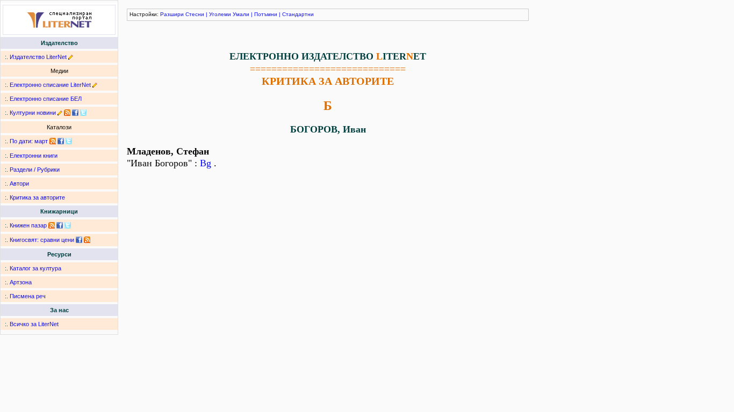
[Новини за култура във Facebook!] (75, 112)
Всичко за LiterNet (34, 324)
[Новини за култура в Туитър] (83, 112)
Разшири (172, 14)
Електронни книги (33, 155)
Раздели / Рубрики (35, 169)
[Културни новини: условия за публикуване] (59, 112)
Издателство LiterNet (38, 57)
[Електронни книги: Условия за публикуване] (70, 57)
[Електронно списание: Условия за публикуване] (94, 85)
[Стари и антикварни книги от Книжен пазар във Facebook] (59, 225)
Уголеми (220, 14)
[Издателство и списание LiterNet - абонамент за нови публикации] (52, 141)
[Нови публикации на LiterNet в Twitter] (69, 141)
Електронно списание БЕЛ (46, 98)
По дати (20, 141)
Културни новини (33, 112)
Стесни (194, 14)
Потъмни (265, 14)
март (41, 141)
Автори (19, 183)
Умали (241, 14)
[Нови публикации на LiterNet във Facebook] (60, 141)
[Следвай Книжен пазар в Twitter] (67, 225)
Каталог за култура (35, 268)
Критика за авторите (37, 197)
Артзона (21, 282)
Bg (205, 163)
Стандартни (298, 14)
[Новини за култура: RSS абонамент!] (67, 112)
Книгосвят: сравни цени (42, 240)
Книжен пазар (28, 225)
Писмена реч (28, 296)
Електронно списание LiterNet (50, 85)
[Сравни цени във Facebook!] (79, 240)
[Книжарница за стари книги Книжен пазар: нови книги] (51, 225)
